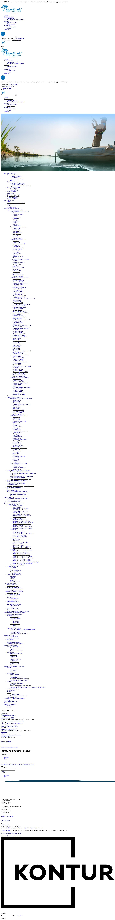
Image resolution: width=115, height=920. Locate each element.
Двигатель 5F (16, 242)
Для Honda (13, 529)
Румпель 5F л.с (17, 442)
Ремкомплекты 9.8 (18, 276)
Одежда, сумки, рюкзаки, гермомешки (14, 666)
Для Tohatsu (13, 569)
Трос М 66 (16, 622)
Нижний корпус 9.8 (18, 267)
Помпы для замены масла (13, 501)
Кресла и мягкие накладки (14, 604)
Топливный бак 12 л (18, 446)
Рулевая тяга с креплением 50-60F (22, 366)
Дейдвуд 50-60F (17, 367)
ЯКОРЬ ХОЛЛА (14, 663)
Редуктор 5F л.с (17, 441)
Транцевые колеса (12, 595)
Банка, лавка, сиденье (12, 608)
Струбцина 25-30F (18, 331)
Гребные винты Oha (12, 566)
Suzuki (8, 481)
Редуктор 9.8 (16, 273)
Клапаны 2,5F (17, 422)
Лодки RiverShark (11, 191)
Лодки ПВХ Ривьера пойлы (17, 184)
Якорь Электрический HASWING (16, 203)
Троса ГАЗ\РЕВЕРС (15, 632)
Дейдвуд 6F (16, 452)
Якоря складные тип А (16, 653)
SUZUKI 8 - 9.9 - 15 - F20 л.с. (21, 542)
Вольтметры (10, 639)
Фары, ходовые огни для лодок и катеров (18, 611)
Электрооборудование (10, 583)
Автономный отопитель (10, 701)
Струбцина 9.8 (17, 270)
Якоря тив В (13, 655)
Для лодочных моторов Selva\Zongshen (20, 479)
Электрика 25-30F (18, 322)
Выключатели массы (12, 584)
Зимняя (9, 681)
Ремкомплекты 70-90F (19, 394)
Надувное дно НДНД (15, 176)
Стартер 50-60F (17, 363)
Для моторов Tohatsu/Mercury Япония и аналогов (23, 473)
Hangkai (9, 201)
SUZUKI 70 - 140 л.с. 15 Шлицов (22, 548)
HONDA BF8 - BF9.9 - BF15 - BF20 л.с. (23, 534)
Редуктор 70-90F (17, 391)
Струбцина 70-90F (18, 390)
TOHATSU (13, 577)
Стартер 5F (16, 245)
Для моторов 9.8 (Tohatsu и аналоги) (19, 259)
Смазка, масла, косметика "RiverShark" (17, 498)
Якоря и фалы (10, 652)
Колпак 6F (16, 453)
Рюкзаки (9, 691)
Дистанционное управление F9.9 (22, 404)
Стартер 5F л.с (17, 443)
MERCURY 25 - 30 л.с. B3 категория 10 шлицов (26, 562)
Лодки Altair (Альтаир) (13, 174)
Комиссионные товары (10, 704)
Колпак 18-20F (17, 300)
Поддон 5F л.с (17, 438)
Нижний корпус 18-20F (19, 305)
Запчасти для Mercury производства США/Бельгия (20, 486)
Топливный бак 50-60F (19, 374)
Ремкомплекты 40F (18, 353)
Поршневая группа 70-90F (20, 383)
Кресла (12, 607)
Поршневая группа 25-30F (20, 317)
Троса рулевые (14, 619)
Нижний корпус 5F (18, 248)
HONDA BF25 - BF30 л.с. (20, 535)
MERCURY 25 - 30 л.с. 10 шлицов (22, 560)
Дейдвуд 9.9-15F (17, 290)
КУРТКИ (12, 684)
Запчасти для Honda (12, 484)
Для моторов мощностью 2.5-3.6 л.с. (19, 211)
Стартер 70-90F (17, 384)
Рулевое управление (12, 615)
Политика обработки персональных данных (30, 827)
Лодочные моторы (9, 200)
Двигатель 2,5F (17, 419)
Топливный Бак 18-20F (19, 311)
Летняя (9, 667)
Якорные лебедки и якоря (10, 645)
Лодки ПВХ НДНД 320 (13, 194)
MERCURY (13, 580)
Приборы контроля (9, 635)
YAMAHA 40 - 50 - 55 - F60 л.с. (21, 514)
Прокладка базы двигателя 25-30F (22, 325)
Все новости (4, 713)
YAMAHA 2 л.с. (17, 507)
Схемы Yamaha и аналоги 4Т (14, 397)
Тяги (14, 625)
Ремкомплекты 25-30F (19, 335)
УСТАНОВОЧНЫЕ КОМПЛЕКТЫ (19, 633)
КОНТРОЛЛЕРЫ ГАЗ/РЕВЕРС (18, 631)
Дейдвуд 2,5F (16, 428)
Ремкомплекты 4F (18, 238)
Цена (5, 758)
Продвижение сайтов (15, 835)
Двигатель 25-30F (18, 315)
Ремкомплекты (17, 225)
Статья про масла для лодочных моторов (11, 723)
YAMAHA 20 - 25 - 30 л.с (20, 512)
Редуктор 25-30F (17, 332)
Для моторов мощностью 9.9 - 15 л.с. (20, 277)
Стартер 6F (16, 460)
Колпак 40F (16, 339)
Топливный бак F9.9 (18, 414)
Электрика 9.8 (17, 265)
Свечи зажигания (11, 396)
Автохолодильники (9, 700)
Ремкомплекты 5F (18, 256)
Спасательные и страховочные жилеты (14, 698)
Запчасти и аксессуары (16, 650)
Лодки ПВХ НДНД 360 (13, 196)
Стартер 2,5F (16, 417)
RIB (11, 180)
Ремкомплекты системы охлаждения (19, 495)
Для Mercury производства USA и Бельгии (21, 476)
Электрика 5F (16, 246)
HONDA (12, 579)
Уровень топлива (11, 641)
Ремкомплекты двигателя (17, 493)
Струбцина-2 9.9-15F (18, 293)
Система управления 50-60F (20, 372)
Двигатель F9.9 (17, 400)
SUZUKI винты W (15, 581)
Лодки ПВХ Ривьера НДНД (17, 183)
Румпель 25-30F (17, 327)
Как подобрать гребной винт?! (9, 729)
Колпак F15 (16, 465)
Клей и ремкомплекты (13, 601)
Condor (9, 205)
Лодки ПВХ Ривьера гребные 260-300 (20, 186)
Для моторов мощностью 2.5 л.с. (18, 415)
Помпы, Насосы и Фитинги (14, 590)
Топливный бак (17, 258)
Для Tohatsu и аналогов (16, 518)
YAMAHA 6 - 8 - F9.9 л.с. (20, 510)
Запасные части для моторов (11, 208)
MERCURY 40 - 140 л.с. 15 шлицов (22, 563)
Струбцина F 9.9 (17, 412)
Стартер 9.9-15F (17, 286)
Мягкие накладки (14, 605)
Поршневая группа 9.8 (19, 262)
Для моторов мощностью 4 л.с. (18, 227)
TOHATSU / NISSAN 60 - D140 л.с (22, 528)
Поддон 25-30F (17, 324)
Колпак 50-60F (17, 356)
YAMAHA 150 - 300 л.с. (19, 517)
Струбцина (16, 221)
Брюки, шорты (14, 669)
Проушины (16, 626)
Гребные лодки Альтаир (16, 179)
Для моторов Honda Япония (17, 477)
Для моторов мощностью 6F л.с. (18, 448)
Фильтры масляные (12, 490)
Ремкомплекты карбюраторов (18, 494)
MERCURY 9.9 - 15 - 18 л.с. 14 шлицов (23, 557)
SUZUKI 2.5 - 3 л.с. (18, 539)
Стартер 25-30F (17, 321)
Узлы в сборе (16, 217)
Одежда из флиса (11, 690)
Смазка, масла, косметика (13, 500)
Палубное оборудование (13, 594)
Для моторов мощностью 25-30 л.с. (19, 312)
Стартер (15, 215)
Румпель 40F (16, 346)
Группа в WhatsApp (6, 833)
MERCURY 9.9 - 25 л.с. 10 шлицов (22, 556)
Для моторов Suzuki (15, 573)
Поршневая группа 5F (19, 243)
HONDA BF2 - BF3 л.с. (19, 531)
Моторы (9, 707)
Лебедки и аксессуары (13, 646)
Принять (3, 918)
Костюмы (12, 671)
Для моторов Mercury (15, 570)
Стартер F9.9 (16, 403)
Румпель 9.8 (16, 272)
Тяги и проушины (15, 624)
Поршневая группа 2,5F (19, 421)
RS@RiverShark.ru (6, 830)
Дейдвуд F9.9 (16, 405)
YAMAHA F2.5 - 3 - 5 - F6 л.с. (21, 508)
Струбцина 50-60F (18, 369)
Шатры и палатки (14, 694)
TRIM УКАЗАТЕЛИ (12, 636)
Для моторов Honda (15, 572)
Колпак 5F (16, 241)
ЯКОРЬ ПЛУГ (14, 660)
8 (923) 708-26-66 (19, 38)
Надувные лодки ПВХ (10, 173)
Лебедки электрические (16, 648)
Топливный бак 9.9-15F (19, 296)
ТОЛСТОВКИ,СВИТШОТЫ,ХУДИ (19, 679)
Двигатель (16, 212)
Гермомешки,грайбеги (13, 697)
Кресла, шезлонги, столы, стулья (18, 695)
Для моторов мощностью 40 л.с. (18, 336)
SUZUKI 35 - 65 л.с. (18, 545)
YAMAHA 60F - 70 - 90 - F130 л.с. (22, 515)
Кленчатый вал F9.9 (18, 410)
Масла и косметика (9, 497)
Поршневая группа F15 (19, 467)
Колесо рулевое (14, 617)
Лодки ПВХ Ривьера (12, 181)
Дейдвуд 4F (16, 235)
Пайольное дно (14, 177)
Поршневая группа (18, 214)
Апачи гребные (14, 190)
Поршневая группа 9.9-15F (20, 283)
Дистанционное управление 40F (22, 350)
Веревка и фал (14, 664)
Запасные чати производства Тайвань (17, 480)
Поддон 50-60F (17, 365)
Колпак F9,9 (16, 401)
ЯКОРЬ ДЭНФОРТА (15, 659)
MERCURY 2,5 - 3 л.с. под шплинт (22, 550)
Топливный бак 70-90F (19, 393)
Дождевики (13, 670)
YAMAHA (13, 576)
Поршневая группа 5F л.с (20, 439)
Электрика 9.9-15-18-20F (19, 307)
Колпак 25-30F (17, 314)
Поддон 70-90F (17, 386)
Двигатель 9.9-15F (18, 281)
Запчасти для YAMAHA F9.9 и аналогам (21, 398)
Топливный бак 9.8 (18, 274)
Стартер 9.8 (16, 263)
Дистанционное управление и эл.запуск (14, 612)
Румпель (15, 222)
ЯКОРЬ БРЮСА (14, 662)
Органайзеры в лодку (12, 598)
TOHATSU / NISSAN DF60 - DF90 (22, 526)
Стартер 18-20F (17, 301)
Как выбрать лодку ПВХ (7, 718)
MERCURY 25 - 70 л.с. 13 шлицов (22, 559)
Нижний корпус (17, 232)
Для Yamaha (13, 567)
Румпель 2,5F (16, 424)
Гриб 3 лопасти (14, 656)
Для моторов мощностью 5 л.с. (18, 239)
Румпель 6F (16, 459)
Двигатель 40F (17, 338)
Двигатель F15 (17, 469)
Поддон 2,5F (16, 425)
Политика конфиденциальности (9, 827)
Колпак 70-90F (17, 379)
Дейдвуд (15, 220)
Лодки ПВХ (10, 705)
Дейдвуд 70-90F (17, 388)
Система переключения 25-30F (21, 328)
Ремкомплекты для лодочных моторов (17, 491)
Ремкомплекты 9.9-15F (19, 297)
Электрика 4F (16, 231)
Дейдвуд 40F (16, 348)
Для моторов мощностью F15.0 (18, 463)
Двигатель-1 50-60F (18, 358)
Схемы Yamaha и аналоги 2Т (14, 210)
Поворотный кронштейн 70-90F (21, 387)
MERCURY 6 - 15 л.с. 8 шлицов (21, 553)
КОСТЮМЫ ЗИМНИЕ (16, 683)
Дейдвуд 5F (16, 252)
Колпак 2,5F (16, 418)
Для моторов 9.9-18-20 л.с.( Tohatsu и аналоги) (22, 298)
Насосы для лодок (12, 600)
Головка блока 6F (17, 449)
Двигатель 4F (16, 228)
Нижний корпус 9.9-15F (19, 287)
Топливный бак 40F (18, 352)
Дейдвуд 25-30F (17, 329)
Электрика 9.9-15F (18, 284)
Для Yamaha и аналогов (16, 505)
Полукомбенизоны (15, 677)
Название (6, 757)
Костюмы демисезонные (16, 676)
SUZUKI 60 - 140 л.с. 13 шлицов (22, 546)
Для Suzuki (13, 474)
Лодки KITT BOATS (12, 198)
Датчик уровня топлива (13, 642)
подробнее (20, 915)
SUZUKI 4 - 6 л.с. (18, 541)
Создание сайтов (5, 835)
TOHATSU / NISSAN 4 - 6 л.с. (21, 519)
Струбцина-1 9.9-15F (18, 291)
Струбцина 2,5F (17, 426)
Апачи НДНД (13, 189)
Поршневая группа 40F (19, 341)
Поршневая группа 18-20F (23, 304)
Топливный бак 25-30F (19, 334)
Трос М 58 (16, 621)
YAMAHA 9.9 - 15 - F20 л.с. (20, 511)
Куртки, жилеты (14, 674)
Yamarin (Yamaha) (11, 207)
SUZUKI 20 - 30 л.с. (18, 543)
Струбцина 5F (17, 253)
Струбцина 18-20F (18, 308)
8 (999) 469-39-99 (16, 40)
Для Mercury (13, 549)
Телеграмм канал (16, 833)
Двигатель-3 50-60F (18, 360)
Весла (8, 610)
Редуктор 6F (16, 457)
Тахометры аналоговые (13, 638)
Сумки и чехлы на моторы (14, 603)
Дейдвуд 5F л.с (17, 434)
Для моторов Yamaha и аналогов (18, 472)
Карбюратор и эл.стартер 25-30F (21, 319)
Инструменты (7, 702)
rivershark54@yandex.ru (7, 816)
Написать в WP (7, 88)
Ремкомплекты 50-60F (19, 376)
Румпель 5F (16, 250)
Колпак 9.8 (16, 266)
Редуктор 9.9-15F (17, 294)
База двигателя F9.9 (18, 411)
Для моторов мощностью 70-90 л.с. (19, 377)
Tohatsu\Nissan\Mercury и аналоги (16, 483)
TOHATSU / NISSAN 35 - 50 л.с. (22, 525)
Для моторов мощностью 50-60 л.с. (19, 355)
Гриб (11, 657)
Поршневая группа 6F (19, 456)
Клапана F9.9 (16, 408)
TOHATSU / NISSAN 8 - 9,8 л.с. (21, 521)
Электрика (16, 218)
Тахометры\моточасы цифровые (15, 643)
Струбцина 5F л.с (18, 445)
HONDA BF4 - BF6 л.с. (19, 532)
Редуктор (15, 224)
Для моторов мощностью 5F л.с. (18, 431)
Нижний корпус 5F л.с (19, 436)
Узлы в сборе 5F (17, 249)
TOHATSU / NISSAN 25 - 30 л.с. (22, 524)
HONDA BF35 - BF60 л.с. (20, 536)
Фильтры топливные (12, 488)
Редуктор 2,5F (17, 429)
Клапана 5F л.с (17, 435)
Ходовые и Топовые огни (14, 587)
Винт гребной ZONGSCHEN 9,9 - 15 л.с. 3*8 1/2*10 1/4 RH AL (17, 764)
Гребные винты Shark (12, 504)
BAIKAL (9, 204)
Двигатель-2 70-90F (18, 381)
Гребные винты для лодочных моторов (14, 503)
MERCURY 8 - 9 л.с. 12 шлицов (21, 555)
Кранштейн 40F (17, 345)
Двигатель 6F (16, 450)
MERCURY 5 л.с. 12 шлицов (20, 552)
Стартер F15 (16, 466)
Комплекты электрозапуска (14, 614)
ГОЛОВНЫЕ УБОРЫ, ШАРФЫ (18, 680)
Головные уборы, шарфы (13, 688)
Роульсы (12, 649)
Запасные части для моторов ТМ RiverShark (18, 470)
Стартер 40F (16, 342)
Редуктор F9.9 (17, 407)
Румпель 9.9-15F (17, 289)
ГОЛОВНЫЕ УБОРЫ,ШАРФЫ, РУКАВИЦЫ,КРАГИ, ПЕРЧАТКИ (28, 687)
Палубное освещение (12, 586)
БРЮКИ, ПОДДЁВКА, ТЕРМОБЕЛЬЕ (20, 686)
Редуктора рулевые (15, 618)
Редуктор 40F (16, 349)
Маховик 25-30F (17, 318)
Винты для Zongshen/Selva (17, 564)
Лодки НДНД (10, 193)
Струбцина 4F (17, 234)
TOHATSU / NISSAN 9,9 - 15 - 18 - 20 (23, 522)
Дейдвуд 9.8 (16, 269)
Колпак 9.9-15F (17, 279)
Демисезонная (10, 673)
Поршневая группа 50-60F (20, 362)
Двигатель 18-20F (18, 303)
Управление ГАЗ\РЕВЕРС (14, 628)
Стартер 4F (16, 229)
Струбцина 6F (17, 462)
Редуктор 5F (16, 255)
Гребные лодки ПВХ (12, 197)
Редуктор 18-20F (17, 310)
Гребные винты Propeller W (14, 574)
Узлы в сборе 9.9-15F (18, 280)
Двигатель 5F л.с (17, 432)
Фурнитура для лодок (12, 593)
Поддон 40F (16, 343)
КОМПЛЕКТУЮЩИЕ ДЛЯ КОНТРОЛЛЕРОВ (23, 629)
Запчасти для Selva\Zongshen (14, 487)
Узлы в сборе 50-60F (18, 373)
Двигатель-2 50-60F (18, 359)
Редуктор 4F (16, 236)
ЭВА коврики (10, 597)
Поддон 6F (16, 455)
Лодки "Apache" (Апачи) (13, 187)
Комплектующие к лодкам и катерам (13, 591)
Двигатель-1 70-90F (18, 380)
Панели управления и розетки (15, 588)
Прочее (9, 693)
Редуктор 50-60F (17, 370)
